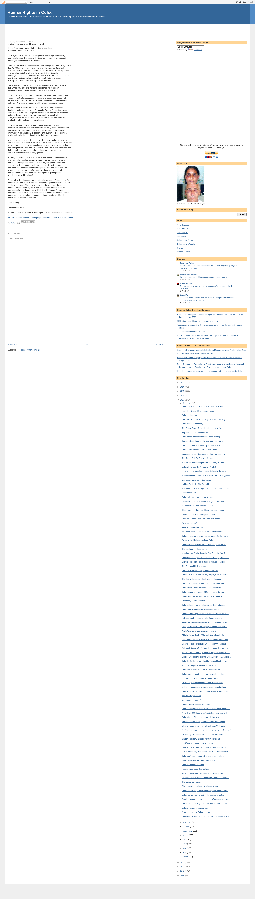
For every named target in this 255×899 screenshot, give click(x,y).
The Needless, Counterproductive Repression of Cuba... (206, 652)
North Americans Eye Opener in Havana (199, 631)
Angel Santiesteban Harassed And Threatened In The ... (206, 622)
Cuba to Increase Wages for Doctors (197, 497)
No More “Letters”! (189, 523)
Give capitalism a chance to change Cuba (200, 786)
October (186, 826)
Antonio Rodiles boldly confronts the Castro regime (203, 721)
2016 (182, 387)
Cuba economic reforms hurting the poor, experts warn (205, 691)
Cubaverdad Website (186, 244)
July (185, 839)
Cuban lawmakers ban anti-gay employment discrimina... (206, 575)
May (185, 848)
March (185, 857)
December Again (189, 493)
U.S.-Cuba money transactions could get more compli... (205, 752)
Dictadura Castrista (188, 275)
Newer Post (13, 344)
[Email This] (22, 221)
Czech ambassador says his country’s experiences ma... (206, 799)
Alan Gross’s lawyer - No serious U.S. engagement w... (205, 557)
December (187, 403)
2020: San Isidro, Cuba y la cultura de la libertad (197, 321)
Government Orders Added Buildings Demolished (203, 501)
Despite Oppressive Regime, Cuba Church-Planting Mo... (206, 657)
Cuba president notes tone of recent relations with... (204, 583)
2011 (182, 867)
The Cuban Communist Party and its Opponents (202, 579)
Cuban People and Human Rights (196, 704)
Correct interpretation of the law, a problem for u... (203, 441)
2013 (182, 400)
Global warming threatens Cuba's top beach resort (203, 510)
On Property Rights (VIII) (192, 700)
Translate (198, 50)
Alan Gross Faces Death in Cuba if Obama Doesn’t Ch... (206, 816)
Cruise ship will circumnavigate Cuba (197, 540)
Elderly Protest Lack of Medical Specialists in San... (204, 635)
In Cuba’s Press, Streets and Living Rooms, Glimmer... (205, 778)
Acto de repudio (184, 225)
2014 (182, 395)
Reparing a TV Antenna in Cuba (195, 432)
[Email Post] (18, 222)
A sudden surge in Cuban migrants (196, 812)
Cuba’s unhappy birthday (192, 424)
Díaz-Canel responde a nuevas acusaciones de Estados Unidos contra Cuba (209, 371)
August (186, 835)
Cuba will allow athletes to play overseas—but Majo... (205, 419)
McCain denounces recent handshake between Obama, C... (207, 730)
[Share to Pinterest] (33, 221)
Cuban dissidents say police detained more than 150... (205, 803)
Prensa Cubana (183, 252)
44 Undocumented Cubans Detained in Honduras (202, 532)
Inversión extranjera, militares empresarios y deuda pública (204, 277)
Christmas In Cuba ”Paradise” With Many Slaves (202, 406)
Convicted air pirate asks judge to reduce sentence (203, 562)
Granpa (180, 248)
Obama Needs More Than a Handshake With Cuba (203, 726)
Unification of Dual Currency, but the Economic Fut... (204, 454)
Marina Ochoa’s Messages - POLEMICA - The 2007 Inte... (207, 488)
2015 (182, 391)
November (187, 822)
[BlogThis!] (24, 221)
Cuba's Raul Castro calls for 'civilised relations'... (202, 588)
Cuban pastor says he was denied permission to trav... (205, 791)
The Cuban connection (191, 782)
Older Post (159, 344)
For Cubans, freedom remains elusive (198, 743)
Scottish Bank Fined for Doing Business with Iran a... (204, 747)
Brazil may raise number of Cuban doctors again (202, 734)
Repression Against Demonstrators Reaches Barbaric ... (206, 709)
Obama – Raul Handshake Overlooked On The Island (204, 644)
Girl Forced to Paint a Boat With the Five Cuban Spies (205, 639)
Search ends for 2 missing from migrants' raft (201, 739)
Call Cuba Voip (183, 229)
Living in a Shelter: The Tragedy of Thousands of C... (204, 626)
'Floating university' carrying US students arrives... (203, 773)
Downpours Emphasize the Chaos (196, 480)
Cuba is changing (189, 415)
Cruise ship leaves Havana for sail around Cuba (202, 683)
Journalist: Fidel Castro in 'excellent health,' (200, 678)
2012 (182, 862)
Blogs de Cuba (187, 263)
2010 (182, 871)
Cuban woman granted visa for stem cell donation (203, 674)
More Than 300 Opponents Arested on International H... (205, 713)
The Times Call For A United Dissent (197, 458)
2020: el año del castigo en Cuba (191, 332)
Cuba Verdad (186, 284)
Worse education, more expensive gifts (198, 514)
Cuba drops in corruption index (195, 808)
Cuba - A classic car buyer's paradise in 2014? (201, 445)
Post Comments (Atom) (30, 350)
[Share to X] (27, 221)
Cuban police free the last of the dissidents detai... (203, 795)
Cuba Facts (185, 295)
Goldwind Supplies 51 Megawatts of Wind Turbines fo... (205, 648)
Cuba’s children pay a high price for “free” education (204, 605)
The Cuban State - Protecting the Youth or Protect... (204, 428)
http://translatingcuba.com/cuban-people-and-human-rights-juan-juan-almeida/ (40, 217)
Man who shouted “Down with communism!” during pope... (206, 475)
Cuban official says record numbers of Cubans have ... (205, 614)
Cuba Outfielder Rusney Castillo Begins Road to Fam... (205, 661)
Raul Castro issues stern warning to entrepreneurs (203, 596)
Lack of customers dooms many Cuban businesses (204, 471)
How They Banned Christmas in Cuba (198, 411)
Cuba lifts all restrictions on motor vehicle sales (202, 670)
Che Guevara (182, 232)
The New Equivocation (191, 696)
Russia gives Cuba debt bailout (195, 769)
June (185, 844)
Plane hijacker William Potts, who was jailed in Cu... (204, 544)
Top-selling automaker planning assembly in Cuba (203, 463)
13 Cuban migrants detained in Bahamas (199, 665)
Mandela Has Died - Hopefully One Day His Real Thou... (206, 553)
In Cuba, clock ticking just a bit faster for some (202, 618)
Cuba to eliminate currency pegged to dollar (200, 609)
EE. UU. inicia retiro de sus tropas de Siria (195, 354)
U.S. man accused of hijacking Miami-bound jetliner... (205, 687)
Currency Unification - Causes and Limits (199, 450)
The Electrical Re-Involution (194, 566)
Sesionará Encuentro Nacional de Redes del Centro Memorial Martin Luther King (211, 350)
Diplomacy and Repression (193, 601)
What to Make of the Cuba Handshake (198, 760)
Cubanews (181, 236)
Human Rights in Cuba (29, 12)
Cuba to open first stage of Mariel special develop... (204, 592)
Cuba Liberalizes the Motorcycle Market (199, 467)
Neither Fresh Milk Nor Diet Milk (195, 484)
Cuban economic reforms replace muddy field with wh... (205, 536)
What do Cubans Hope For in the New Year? (201, 519)
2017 (182, 382)
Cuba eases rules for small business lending (201, 437)
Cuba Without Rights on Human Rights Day (200, 717)
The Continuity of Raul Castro (194, 549)
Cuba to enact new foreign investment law (200, 570)
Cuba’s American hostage (193, 765)
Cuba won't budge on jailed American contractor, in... (204, 756)
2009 (182, 875)
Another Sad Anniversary (192, 527)
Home (86, 344)
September (187, 831)
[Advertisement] (127, 30)
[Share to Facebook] (30, 221)
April (185, 852)
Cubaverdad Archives (186, 240)
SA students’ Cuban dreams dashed (197, 506)
